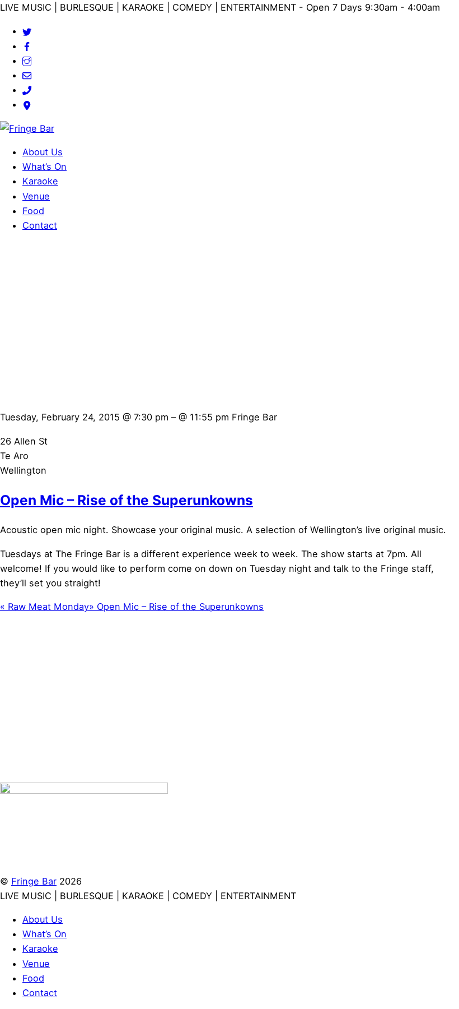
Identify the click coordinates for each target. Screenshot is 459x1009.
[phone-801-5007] (26, 89)
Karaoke (40, 181)
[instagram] (26, 60)
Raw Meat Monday (44, 606)
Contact (39, 225)
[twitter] (26, 30)
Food (33, 210)
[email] (26, 75)
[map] (26, 104)
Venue (36, 196)
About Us (42, 152)
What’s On (44, 166)
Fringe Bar (34, 881)
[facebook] (26, 46)
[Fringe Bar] (27, 128)
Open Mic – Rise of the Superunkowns (126, 500)
